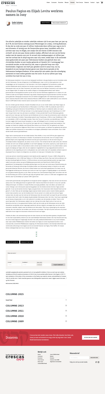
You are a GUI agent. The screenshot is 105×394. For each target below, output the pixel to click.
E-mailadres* (25, 262)
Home (48, 2)
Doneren (86, 2)
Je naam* (10, 262)
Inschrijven (94, 357)
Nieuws (66, 2)
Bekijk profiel (46, 22)
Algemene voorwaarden (55, 361)
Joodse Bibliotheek (42, 363)
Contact (92, 2)
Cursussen (54, 2)
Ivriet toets (40, 361)
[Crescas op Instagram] (98, 362)
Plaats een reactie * (12, 253)
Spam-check (39, 262)
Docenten (60, 2)
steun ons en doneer (90, 337)
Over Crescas (79, 2)
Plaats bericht (58, 264)
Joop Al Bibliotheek (54, 354)
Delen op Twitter (26, 242)
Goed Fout (9, 300)
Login (97, 2)
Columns (72, 2)
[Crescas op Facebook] (96, 362)
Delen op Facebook (12, 242)
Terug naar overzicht (59, 22)
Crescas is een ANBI (54, 359)
